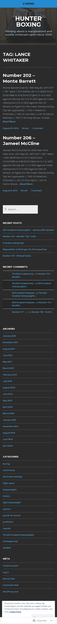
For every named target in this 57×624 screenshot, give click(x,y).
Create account (10, 566)
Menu (29, 3)
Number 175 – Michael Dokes (17, 256)
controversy (9, 470)
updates (7, 548)
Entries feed (9, 579)
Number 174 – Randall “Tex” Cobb (19, 236)
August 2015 (9, 387)
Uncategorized (10, 541)
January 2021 (9, 336)
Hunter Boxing (28, 21)
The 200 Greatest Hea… (23, 274)
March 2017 (8, 368)
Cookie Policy (15, 612)
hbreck (25, 128)
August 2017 (9, 349)
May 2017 (7, 362)
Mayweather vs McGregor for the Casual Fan (25, 249)
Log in (6, 572)
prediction (8, 522)
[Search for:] (20, 209)
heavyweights (10, 489)
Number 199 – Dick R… (42, 312)
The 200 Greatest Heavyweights (18, 535)
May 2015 (7, 400)
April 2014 (8, 446)
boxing (6, 464)
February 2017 (10, 375)
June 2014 (8, 439)
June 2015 (8, 394)
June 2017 (8, 355)
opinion (6, 509)
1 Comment (37, 128)
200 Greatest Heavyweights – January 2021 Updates (28, 230)
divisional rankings (12, 476)
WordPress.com (10, 592)
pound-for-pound (11, 515)
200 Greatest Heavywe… (24, 293)
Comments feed (10, 585)
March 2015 (8, 413)
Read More (9, 121)
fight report (9, 483)
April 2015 (8, 407)
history (6, 496)
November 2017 (10, 342)
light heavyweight (12, 502)
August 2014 (9, 433)
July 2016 (7, 381)
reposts (6, 528)
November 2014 (10, 426)
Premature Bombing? (13, 243)
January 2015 (9, 420)
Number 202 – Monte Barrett (19, 78)
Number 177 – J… (20, 312)
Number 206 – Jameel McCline (21, 140)
